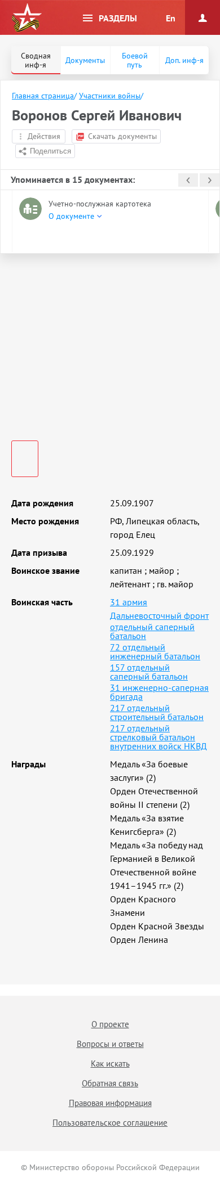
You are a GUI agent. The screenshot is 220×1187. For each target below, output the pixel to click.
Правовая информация (110, 1103)
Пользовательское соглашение (110, 1122)
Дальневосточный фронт (159, 615)
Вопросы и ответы (110, 1043)
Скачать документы (122, 136)
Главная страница (43, 96)
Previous (188, 180)
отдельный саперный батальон (152, 631)
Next (209, 180)
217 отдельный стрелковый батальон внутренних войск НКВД (158, 736)
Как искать (110, 1063)
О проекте (110, 1024)
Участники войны (109, 96)
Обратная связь (110, 1083)
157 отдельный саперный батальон (149, 672)
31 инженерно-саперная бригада (159, 692)
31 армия (128, 601)
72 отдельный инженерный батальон (155, 651)
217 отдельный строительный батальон (157, 712)
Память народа (26, 18)
